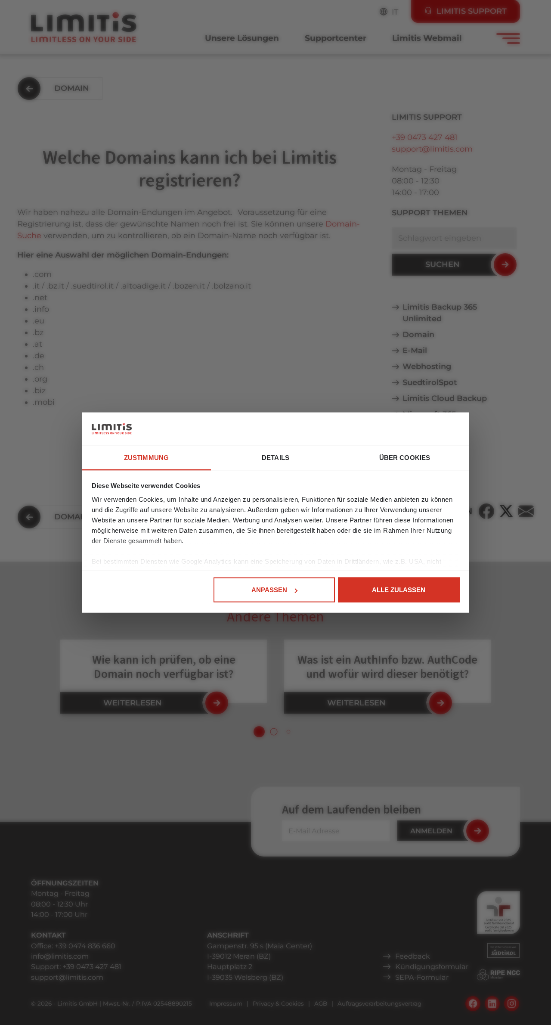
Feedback (412, 956)
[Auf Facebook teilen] (486, 511)
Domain (418, 334)
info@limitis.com (60, 956)
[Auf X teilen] (506, 511)
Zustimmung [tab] (146, 457)
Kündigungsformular (431, 966)
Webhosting (426, 366)
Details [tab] (275, 457)
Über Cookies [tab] (404, 457)
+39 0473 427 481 (425, 137)
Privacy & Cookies (278, 1003)
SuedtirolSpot (429, 382)
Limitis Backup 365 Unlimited (439, 312)
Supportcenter (335, 38)
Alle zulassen (398, 589)
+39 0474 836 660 (85, 945)
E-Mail (414, 350)
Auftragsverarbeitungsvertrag (379, 1003)
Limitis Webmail (427, 38)
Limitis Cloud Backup (444, 398)
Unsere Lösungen (242, 38)
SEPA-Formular (422, 977)
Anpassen (269, 589)
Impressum (225, 1003)
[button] (259, 731)
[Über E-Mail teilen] (526, 511)
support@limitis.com (432, 149)
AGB (320, 1003)
